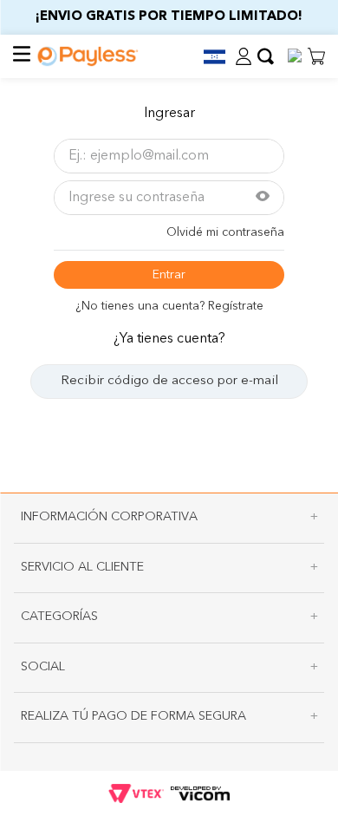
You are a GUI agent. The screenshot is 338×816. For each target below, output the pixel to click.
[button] (207, 57)
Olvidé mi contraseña (225, 232)
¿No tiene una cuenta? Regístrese (169, 306)
